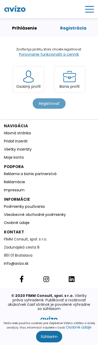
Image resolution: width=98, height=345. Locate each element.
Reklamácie (14, 182)
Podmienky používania (24, 206)
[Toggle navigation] (88, 9)
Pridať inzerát (16, 141)
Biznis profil (69, 86)
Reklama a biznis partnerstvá (30, 173)
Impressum (14, 190)
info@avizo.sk (16, 263)
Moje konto (14, 157)
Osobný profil (28, 86)
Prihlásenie (24, 28)
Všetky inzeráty (18, 149)
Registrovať (49, 103)
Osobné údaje (78, 327)
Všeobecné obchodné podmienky (35, 214)
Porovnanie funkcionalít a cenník (49, 54)
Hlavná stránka (17, 133)
